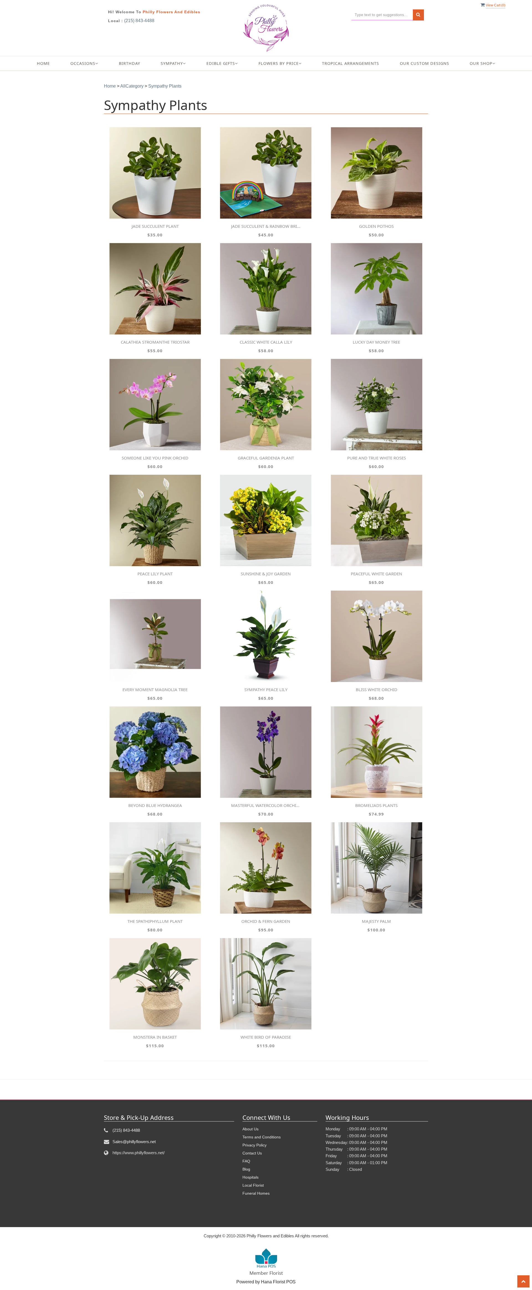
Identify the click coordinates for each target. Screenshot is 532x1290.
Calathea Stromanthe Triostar (155, 342)
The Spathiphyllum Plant (155, 921)
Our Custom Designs (424, 63)
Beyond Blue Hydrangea (155, 805)
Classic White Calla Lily (266, 342)
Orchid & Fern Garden (265, 921)
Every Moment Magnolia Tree (155, 689)
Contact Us (252, 1153)
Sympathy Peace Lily (265, 689)
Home (43, 63)
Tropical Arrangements (350, 63)
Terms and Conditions (261, 1137)
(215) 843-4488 (139, 20)
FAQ (246, 1161)
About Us (250, 1129)
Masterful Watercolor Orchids (265, 805)
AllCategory (132, 86)
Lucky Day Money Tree (376, 342)
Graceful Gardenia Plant (266, 458)
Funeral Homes (256, 1193)
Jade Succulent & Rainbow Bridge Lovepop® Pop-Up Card (265, 226)
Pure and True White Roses (376, 458)
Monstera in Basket (155, 1037)
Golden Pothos (376, 226)
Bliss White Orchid (376, 689)
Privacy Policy (254, 1145)
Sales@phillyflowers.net (134, 1141)
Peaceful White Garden (376, 573)
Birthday (129, 63)
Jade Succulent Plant (155, 226)
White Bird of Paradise (266, 1037)
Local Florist (253, 1185)
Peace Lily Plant (155, 573)
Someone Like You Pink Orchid (155, 458)
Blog (246, 1169)
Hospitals (250, 1177)
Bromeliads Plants (376, 805)
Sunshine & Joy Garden (266, 573)
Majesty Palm (376, 921)
